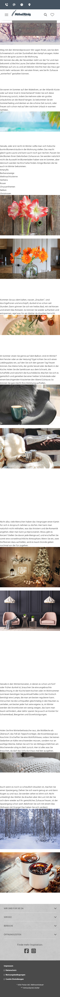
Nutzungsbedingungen (15, 974)
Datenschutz (11, 970)
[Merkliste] (52, 14)
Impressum (8, 965)
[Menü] (6, 14)
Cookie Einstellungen (15, 978)
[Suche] (45, 14)
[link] (7, 5)
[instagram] (33, 951)
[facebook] (26, 951)
